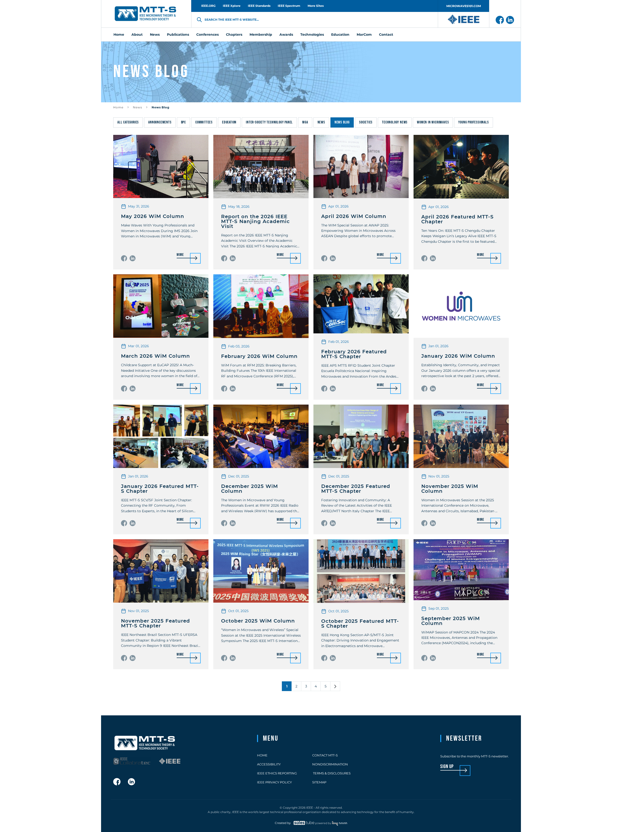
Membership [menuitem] (261, 34)
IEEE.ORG (208, 6)
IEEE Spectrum (289, 6)
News (137, 107)
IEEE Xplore (232, 6)
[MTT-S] (145, 14)
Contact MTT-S (325, 755)
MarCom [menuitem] (364, 34)
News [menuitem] (155, 34)
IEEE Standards (259, 6)
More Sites (316, 6)
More (180, 255)
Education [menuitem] (340, 34)
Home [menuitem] (118, 34)
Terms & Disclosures (331, 773)
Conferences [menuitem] (207, 34)
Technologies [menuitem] (312, 34)
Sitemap (319, 782)
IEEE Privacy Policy (274, 782)
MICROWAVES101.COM (463, 6)
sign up (447, 767)
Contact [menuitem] (386, 34)
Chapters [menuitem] (234, 34)
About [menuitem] (137, 34)
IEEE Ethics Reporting (277, 773)
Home (118, 107)
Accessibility (269, 764)
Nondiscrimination (330, 764)
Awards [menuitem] (286, 34)
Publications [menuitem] (178, 34)
